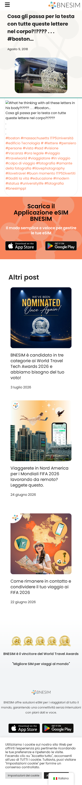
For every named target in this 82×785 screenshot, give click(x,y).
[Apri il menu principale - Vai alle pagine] (7, 4)
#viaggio (52, 153)
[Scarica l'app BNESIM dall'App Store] (21, 246)
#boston (12, 138)
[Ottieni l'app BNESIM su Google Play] (58, 728)
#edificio (12, 143)
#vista (28, 148)
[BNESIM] (41, 692)
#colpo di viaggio (20, 163)
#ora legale (34, 153)
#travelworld (16, 158)
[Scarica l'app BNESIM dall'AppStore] (24, 728)
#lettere (51, 143)
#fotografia (45, 163)
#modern (61, 178)
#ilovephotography (48, 168)
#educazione (41, 178)
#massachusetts (35, 138)
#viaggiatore (39, 158)
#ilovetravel (15, 173)
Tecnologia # (32, 143)
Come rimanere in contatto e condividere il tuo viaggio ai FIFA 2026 (41, 586)
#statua (12, 183)
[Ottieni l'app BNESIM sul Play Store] (61, 246)
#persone (13, 148)
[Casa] (64, 5)
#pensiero (67, 143)
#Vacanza (14, 153)
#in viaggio (60, 158)
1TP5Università (61, 138)
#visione (51, 148)
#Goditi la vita (17, 178)
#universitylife (32, 183)
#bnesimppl (15, 188)
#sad (38, 148)
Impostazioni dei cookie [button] (23, 775)
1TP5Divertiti (65, 173)
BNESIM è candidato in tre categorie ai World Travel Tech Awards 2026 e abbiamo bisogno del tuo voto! (37, 366)
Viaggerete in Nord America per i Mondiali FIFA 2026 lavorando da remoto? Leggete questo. (40, 476)
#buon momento (40, 173)
